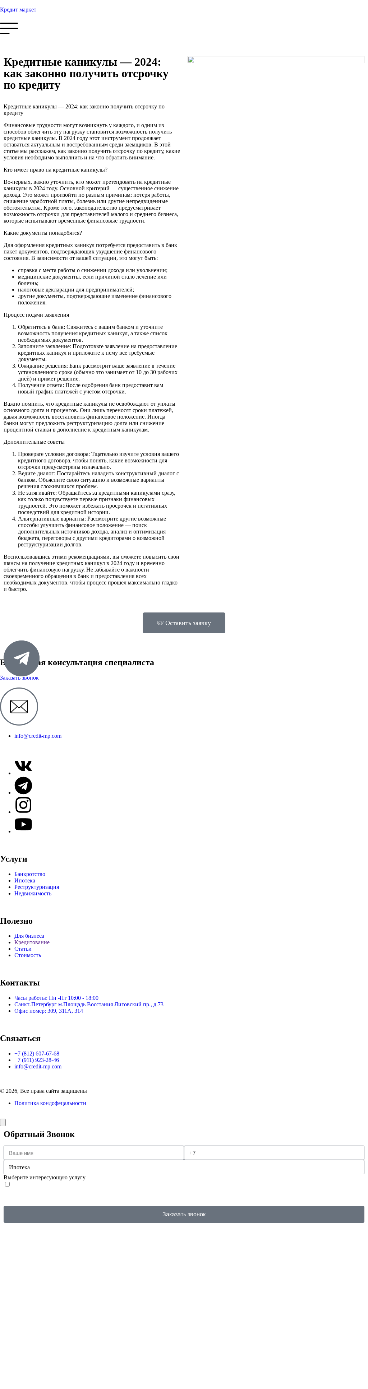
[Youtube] (23, 824)
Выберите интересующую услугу (45, 1177)
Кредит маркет (18, 9)
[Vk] (23, 766)
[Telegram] (23, 785)
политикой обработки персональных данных (149, 1197)
